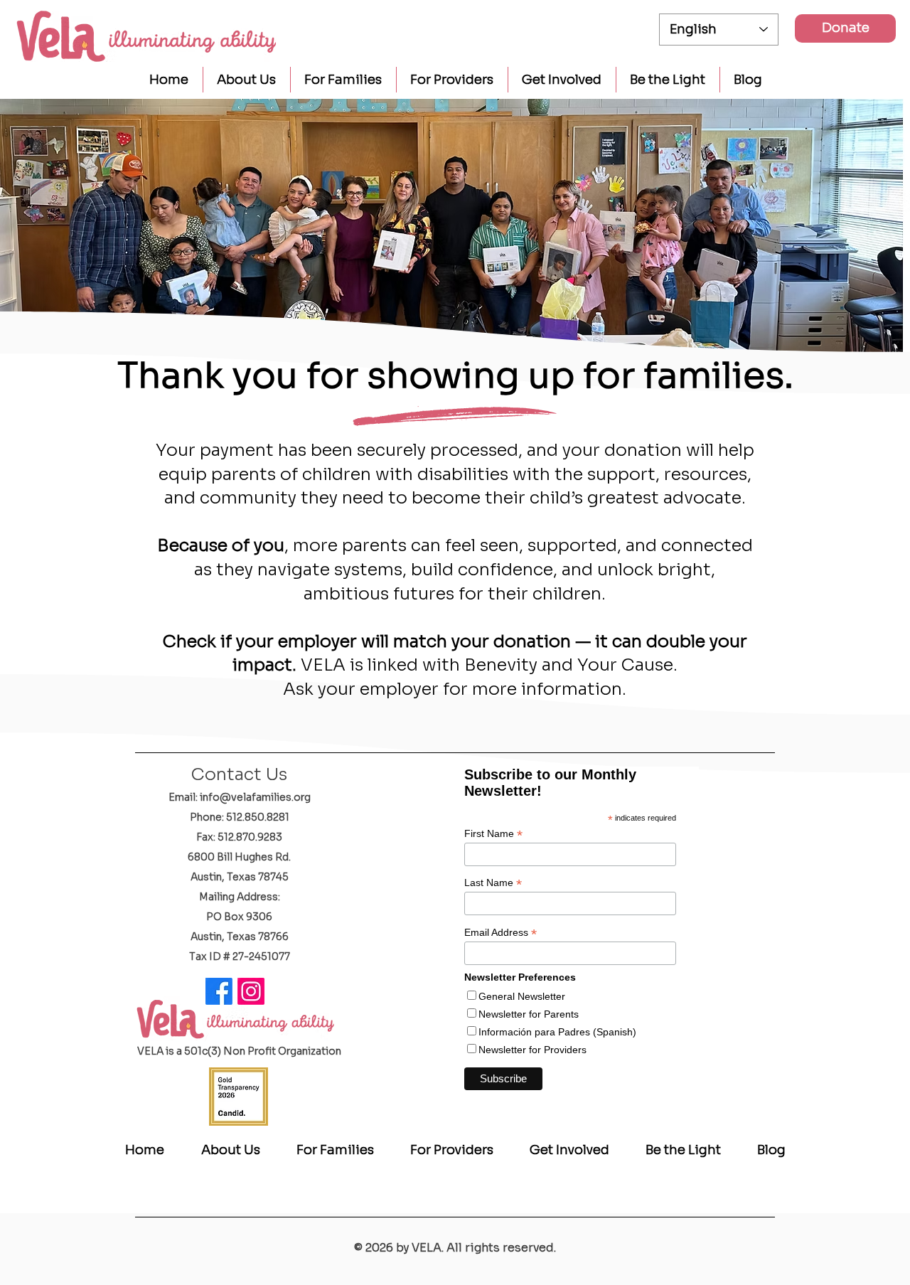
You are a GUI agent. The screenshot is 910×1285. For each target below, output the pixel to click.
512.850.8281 (257, 817)
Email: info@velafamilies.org (239, 797)
